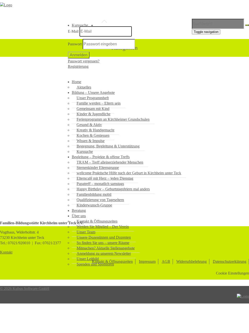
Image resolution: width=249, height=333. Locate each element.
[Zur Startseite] (6, 5)
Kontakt (6, 252)
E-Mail (73, 31)
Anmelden (79, 55)
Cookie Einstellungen (232, 273)
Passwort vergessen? (83, 61)
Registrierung (78, 66)
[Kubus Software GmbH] (243, 296)
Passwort (75, 44)
